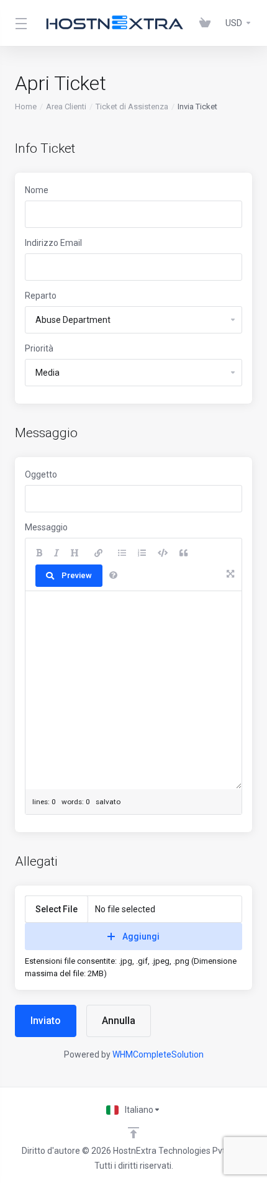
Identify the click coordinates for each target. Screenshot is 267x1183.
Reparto (41, 296)
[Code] (162, 553)
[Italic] (56, 553)
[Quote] (183, 553)
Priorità (39, 348)
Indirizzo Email (53, 243)
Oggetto (41, 474)
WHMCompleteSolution (158, 1054)
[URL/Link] (98, 553)
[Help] (113, 575)
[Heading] (75, 553)
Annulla (118, 1021)
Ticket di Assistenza (132, 106)
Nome (36, 190)
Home (26, 106)
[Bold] (39, 553)
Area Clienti (66, 106)
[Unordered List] (122, 553)
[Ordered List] (142, 553)
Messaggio (46, 527)
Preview (76, 575)
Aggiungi (141, 936)
